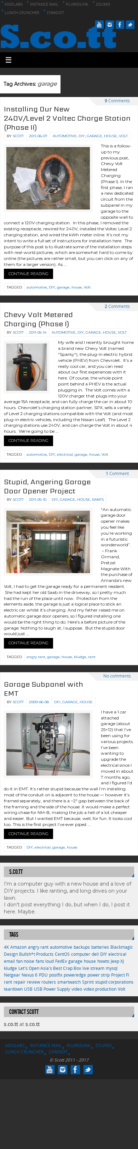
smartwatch (69, 982)
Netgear (12, 975)
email (9, 961)
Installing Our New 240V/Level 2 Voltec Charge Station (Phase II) (67, 118)
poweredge (75, 975)
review (33, 982)
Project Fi (120, 975)
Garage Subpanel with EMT (43, 688)
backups (82, 947)
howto (103, 961)
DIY (82, 136)
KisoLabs (14, 4)
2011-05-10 (37, 499)
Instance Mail (44, 4)
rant (92, 657)
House (110, 136)
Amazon (18, 947)
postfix (55, 975)
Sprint (88, 982)
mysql (111, 968)
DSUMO (103, 4)
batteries (100, 947)
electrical (65, 454)
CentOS (62, 954)
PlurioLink (77, 4)
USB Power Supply (52, 989)
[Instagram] (109, 24)
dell (95, 954)
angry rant (36, 657)
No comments (117, 676)
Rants (98, 499)
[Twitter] (130, 24)
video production (100, 989)
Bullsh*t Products (36, 954)
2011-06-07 (38, 136)
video (76, 989)
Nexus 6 (30, 975)
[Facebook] (120, 24)
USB (28, 989)
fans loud (45, 961)
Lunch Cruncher (22, 12)
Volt (123, 136)
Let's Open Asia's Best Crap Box (49, 968)
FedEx (61, 961)
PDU (43, 975)
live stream (93, 968)
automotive (37, 287)
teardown (13, 989)
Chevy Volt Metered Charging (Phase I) (38, 319)
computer (80, 954)
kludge (80, 657)
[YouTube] (99, 24)
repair (19, 982)
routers (48, 982)
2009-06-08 (39, 702)
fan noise (25, 961)
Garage (94, 136)
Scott (18, 136)
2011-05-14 (37, 332)
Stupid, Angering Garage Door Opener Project (47, 486)
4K (6, 947)
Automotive (65, 136)
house (76, 287)
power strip (98, 975)
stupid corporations (114, 982)
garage (63, 287)
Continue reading (28, 273)
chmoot (55, 12)
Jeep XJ (117, 961)
